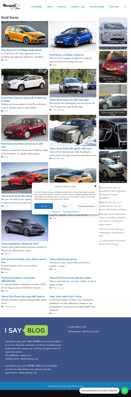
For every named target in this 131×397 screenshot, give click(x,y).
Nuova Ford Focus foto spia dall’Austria (23, 296)
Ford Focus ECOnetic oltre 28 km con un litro (23, 260)
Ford (6, 60)
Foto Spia (114, 6)
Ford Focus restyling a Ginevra (67, 55)
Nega (65, 206)
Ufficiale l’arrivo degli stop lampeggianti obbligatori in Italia (111, 232)
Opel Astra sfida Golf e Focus (66, 296)
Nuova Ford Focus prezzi (63, 259)
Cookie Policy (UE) (77, 326)
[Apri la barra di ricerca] (125, 7)
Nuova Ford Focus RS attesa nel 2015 (21, 196)
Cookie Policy (56, 211)
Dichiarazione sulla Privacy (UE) (83, 331)
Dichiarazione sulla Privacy (71, 211)
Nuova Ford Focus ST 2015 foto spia (69, 100)
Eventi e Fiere (97, 6)
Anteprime (36, 6)
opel (54, 313)
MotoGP (62, 6)
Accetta (44, 206)
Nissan (7, 253)
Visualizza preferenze (86, 206)
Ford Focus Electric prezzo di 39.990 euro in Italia (24, 99)
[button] (95, 186)
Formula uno (78, 6)
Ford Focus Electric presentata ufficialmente (18, 279)
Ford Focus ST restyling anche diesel (21, 50)
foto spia (60, 109)
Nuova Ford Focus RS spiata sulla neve (71, 148)
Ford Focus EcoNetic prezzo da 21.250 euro (22, 145)
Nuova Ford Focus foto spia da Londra (70, 278)
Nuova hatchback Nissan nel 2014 (19, 243)
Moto (50, 6)
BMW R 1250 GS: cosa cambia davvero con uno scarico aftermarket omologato (113, 206)
